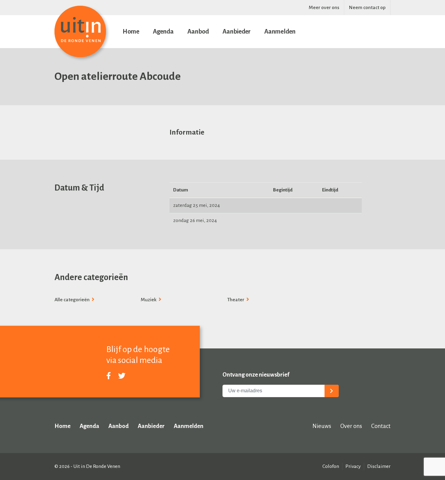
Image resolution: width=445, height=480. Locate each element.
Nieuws (321, 426)
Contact (381, 426)
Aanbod (198, 31)
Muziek (149, 299)
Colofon (330, 466)
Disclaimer (379, 466)
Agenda (163, 31)
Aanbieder (236, 31)
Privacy (353, 466)
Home (131, 31)
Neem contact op (367, 7)
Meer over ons (324, 7)
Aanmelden (279, 31)
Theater (236, 299)
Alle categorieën (72, 299)
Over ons (351, 426)
